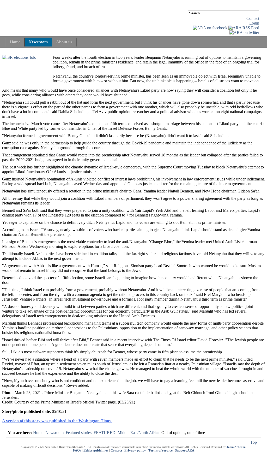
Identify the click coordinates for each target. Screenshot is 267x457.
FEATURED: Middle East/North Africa (126, 432)
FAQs (77, 450)
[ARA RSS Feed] (243, 28)
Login (254, 23)
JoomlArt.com (236, 446)
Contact (252, 18)
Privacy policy (135, 450)
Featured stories (79, 432)
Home (38, 432)
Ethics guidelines (95, 450)
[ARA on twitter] (244, 32)
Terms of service (160, 450)
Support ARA (184, 450)
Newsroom (54, 432)
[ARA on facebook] (210, 28)
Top (253, 442)
